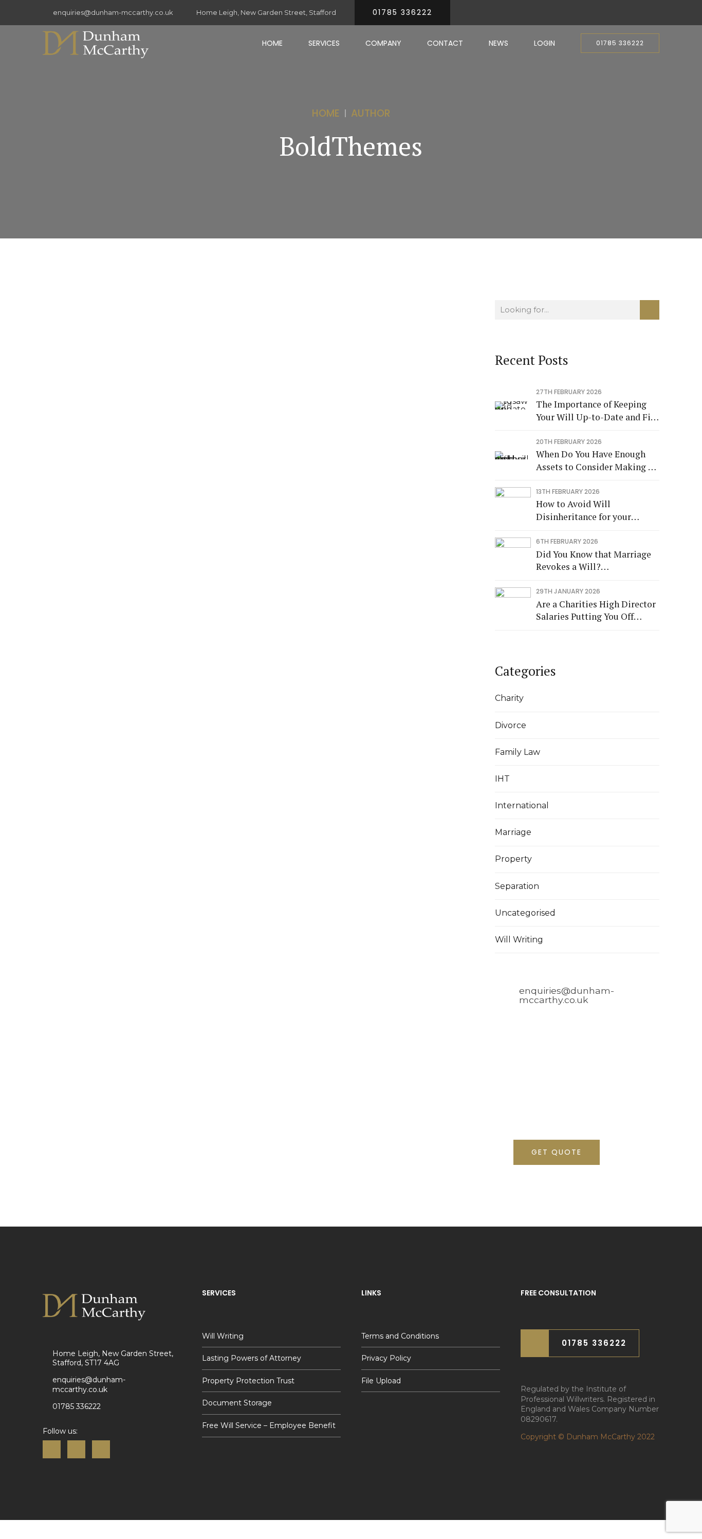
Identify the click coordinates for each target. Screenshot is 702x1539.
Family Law (517, 752)
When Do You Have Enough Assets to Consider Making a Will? (594, 460)
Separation (517, 886)
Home (272, 43)
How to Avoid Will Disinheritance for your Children (583, 510)
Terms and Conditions (400, 1336)
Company (383, 43)
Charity (509, 698)
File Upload (381, 1380)
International (522, 805)
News (498, 43)
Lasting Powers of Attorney (251, 1358)
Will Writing (519, 939)
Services (324, 43)
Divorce (510, 725)
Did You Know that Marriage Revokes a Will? (593, 560)
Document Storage (237, 1402)
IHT (502, 779)
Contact (445, 43)
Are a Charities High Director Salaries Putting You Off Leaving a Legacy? (596, 610)
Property (513, 859)
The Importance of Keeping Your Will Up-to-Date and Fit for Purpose (595, 410)
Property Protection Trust (248, 1380)
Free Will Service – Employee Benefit (269, 1425)
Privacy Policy (386, 1358)
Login (544, 43)
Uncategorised (525, 913)
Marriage (513, 832)
